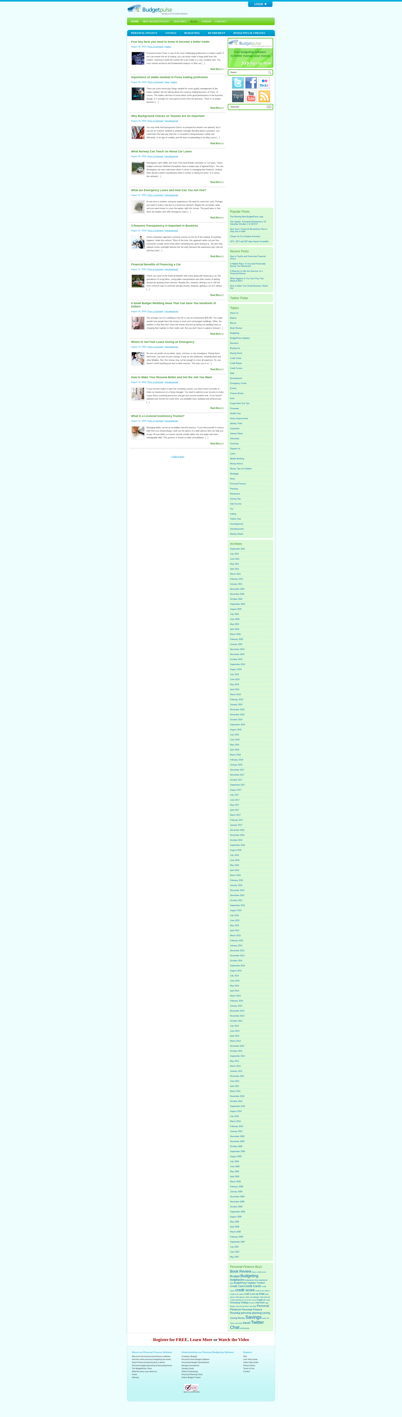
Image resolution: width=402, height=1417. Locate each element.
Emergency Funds (238, 383)
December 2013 (237, 1011)
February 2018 (236, 760)
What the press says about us (144, 1371)
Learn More (201, 1339)
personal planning (251, 1312)
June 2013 (234, 1031)
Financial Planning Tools (192, 1374)
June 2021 (234, 559)
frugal (259, 1300)
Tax (231, 509)
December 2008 (237, 1196)
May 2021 (234, 564)
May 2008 (234, 1222)
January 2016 (236, 885)
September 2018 (237, 724)
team (264, 1318)
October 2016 (236, 840)
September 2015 (237, 905)
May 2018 (234, 744)
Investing (234, 443)
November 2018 (237, 714)
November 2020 (237, 594)
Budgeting (192, 33)
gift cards (266, 1300)
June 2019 (234, 679)
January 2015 (236, 945)
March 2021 (235, 574)
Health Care (235, 413)
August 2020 (236, 609)
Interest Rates (236, 433)
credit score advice (262, 1291)
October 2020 (236, 599)
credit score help (236, 1294)
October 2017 (236, 780)
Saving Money (237, 1318)
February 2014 (236, 1001)
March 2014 (235, 996)
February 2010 (236, 1126)
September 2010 (237, 1106)
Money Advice (236, 463)
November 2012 (237, 1046)
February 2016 (236, 880)
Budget (235, 1276)
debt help (263, 1297)
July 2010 (234, 1116)
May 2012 (234, 1061)
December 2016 (237, 830)
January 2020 (236, 644)
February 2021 (236, 579)
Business (234, 343)
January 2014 (236, 1006)
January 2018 (236, 765)
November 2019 (237, 654)
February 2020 (236, 639)
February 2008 (236, 1237)
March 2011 (235, 1091)
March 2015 (235, 935)
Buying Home (236, 353)
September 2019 (237, 664)
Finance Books (237, 393)
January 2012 (236, 1071)
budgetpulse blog (251, 1280)
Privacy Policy (249, 1365)
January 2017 (236, 825)
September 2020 (237, 604)
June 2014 (234, 981)
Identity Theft (236, 423)
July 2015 (234, 915)
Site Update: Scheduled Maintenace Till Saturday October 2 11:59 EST (248, 222)
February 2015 (236, 940)
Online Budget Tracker (191, 1377)
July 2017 (234, 795)
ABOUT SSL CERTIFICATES (192, 1392)
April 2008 (234, 1227)
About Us (234, 313)
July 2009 (234, 1161)
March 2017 (235, 815)
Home (134, 21)
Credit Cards (235, 358)
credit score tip (250, 1294)
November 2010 (237, 1096)
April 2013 (234, 1036)
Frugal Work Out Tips (240, 403)
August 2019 (236, 669)
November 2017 (237, 775)
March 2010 (235, 1121)
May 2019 (234, 684)
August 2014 (236, 970)
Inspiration (234, 428)
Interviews (234, 438)
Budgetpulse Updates (249, 33)
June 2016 (234, 860)
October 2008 (236, 1206)
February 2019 (236, 699)
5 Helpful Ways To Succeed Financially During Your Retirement (248, 265)
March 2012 (235, 1066)
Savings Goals (188, 1368)
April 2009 (234, 1176)
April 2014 (234, 991)
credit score (245, 1290)
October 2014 (236, 960)
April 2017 (234, 810)
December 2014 (237, 950)
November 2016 (237, 835)
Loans (233, 453)
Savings (170, 33)
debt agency (240, 1297)
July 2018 (234, 734)
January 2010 (236, 1131)
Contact (246, 1371)
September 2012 (237, 1056)
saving (266, 1312)
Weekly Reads (236, 534)
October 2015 (236, 900)
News (232, 479)
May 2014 (234, 986)
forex (167, 82)
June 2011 (234, 1081)
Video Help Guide (250, 1362)
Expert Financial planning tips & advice (148, 1362)
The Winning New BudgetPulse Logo (246, 216)
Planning (234, 489)
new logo (253, 1306)
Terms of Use (248, 1368)
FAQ (245, 1356)
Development (236, 378)
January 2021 (236, 584)
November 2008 (237, 1201)
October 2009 (236, 1146)
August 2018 (236, 729)
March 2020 (235, 634)
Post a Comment (155, 47)
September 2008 (237, 1211)
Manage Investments (190, 1365)
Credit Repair (236, 363)
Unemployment (237, 529)
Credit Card (237, 1286)
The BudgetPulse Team (142, 1368)
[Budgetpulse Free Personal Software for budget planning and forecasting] (157, 10)
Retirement (216, 33)
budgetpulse (237, 1279)
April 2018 (234, 750)
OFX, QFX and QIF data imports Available (249, 241)
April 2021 (234, 569)
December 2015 (237, 890)
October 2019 (236, 659)
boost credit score (259, 1272)
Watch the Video (233, 1339)
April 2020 (234, 629)
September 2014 (237, 965)
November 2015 (237, 895)
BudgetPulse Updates (240, 338)
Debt (232, 373)
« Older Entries (177, 457)
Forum (206, 21)
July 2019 (234, 674)
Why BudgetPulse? (156, 21)
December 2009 (237, 1136)
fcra (246, 1300)
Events (233, 388)
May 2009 (234, 1171)
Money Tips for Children (241, 468)
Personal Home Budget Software (195, 1359)
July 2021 (234, 554)
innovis (252, 1303)
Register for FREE (170, 1339)
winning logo (244, 1328)
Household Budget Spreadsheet (195, 1362)
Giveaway (234, 408)
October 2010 (236, 1101)
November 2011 (237, 1076)
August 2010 (236, 1111)
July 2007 (234, 1247)
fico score (252, 1300)
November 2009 (237, 1141)
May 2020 (234, 624)
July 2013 (234, 1026)
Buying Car (235, 348)
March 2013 (235, 1041)
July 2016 (234, 855)
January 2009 (236, 1191)
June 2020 (234, 619)
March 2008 (235, 1232)
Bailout (233, 318)
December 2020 (237, 589)
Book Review (236, 328)
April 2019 (234, 689)
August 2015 (236, 910)
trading (168, 47)
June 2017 (234, 800)
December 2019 (237, 649)
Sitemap (135, 1377)
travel (246, 1322)
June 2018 (234, 739)
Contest (261, 1283)
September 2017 (237, 785)
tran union (238, 1323)
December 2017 (237, 770)
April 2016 (234, 870)
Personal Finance (144, 33)
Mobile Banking (237, 458)
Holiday (245, 1302)
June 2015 (234, 920)
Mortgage (234, 473)
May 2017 (234, 805)
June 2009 (234, 1166)
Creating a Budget (189, 1356)
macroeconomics (242, 1306)
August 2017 (236, 790)
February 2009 (236, 1186)
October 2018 (236, 719)
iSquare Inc (235, 448)
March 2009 (235, 1181)
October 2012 (236, 1051)
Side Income (236, 504)
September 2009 (237, 1151)
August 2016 (236, 850)
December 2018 (237, 709)
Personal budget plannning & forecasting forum (152, 1365)
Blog (194, 21)
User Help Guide (250, 1359)
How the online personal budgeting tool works (151, 1359)
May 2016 (234, 865)
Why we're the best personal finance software (151, 1356)
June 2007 (234, 1252)
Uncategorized (171, 121)
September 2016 (237, 845)
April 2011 (234, 1086)
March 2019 (235, 694)
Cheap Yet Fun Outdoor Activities (245, 236)
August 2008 (236, 1217)
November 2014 (237, 955)
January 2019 (236, 704)
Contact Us (221, 21)
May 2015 (234, 925)
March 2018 (235, 755)
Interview (260, 1302)
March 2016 (235, 875)
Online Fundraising (190, 1371)
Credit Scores (236, 368)
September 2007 (237, 1242)
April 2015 (234, 930)
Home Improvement (239, 418)
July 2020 (234, 614)
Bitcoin (233, 323)
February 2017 (236, 820)
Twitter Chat (235, 519)
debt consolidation (252, 1297)
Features (179, 21)
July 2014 (234, 975)
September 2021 (237, 549)
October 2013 (236, 1021)
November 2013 (237, 1016)
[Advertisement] (250, 159)
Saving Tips (235, 499)
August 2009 (236, 1156)
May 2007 (234, 1257)
